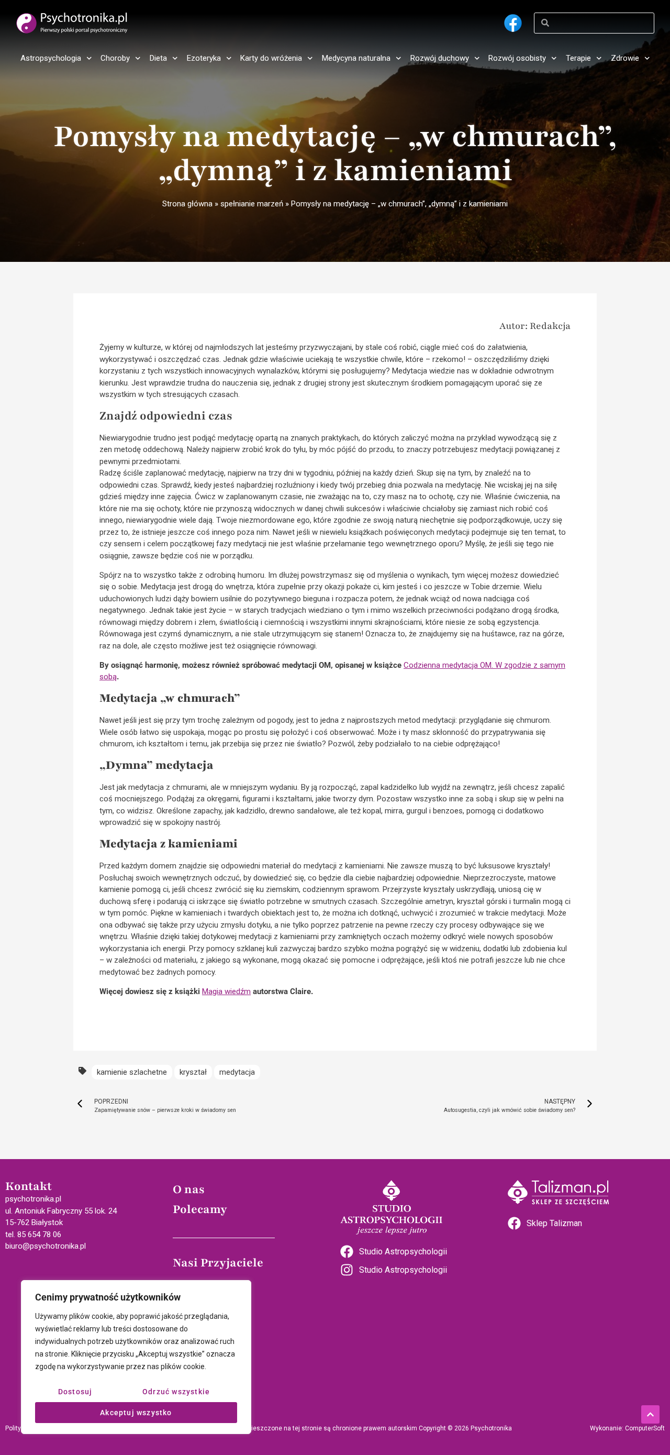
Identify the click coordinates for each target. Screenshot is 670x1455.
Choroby (115, 58)
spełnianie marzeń (251, 203)
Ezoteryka (204, 58)
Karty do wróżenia (271, 58)
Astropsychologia (50, 58)
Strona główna (187, 203)
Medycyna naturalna (356, 58)
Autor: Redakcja (535, 325)
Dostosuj (75, 1391)
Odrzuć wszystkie (176, 1391)
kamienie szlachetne (132, 1072)
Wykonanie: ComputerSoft (627, 1428)
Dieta (158, 58)
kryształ (193, 1072)
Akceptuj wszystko (136, 1412)
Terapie (578, 58)
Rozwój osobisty (517, 58)
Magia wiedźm (226, 991)
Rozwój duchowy (439, 58)
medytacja (237, 1072)
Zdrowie (625, 58)
